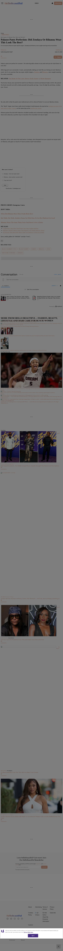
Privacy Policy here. (28, 932)
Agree (33, 935)
